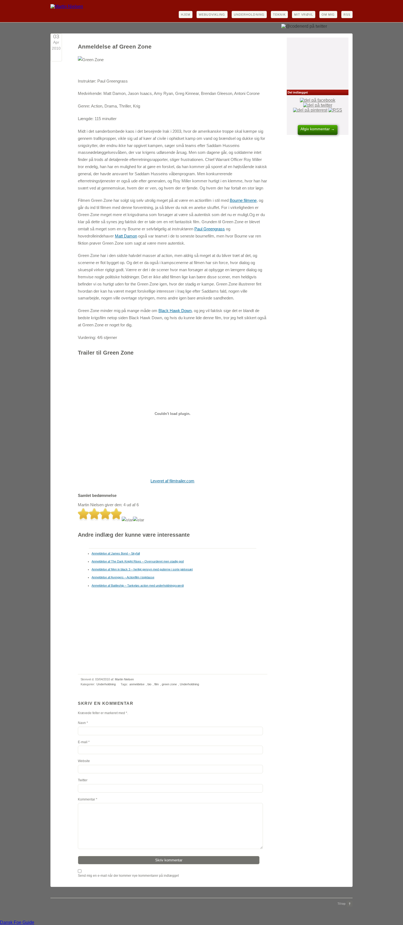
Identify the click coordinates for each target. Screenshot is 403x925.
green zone (169, 684)
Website (84, 761)
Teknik (279, 14)
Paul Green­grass (209, 229)
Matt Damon (126, 236)
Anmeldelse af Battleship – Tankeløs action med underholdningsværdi (138, 585)
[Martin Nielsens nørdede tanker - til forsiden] (66, 6)
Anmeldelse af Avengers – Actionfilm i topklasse (123, 577)
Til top (341, 903)
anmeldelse (136, 684)
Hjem (185, 14)
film (156, 684)
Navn (82, 723)
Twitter (82, 780)
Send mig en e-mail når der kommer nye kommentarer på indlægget (128, 876)
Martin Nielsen (124, 679)
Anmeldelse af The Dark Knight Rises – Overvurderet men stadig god (138, 561)
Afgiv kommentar (317, 129)
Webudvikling (212, 14)
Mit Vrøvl (303, 14)
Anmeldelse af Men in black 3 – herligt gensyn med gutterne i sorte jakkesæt (142, 569)
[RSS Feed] (335, 110)
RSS (347, 14)
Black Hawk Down (175, 310)
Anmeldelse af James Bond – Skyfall (116, 553)
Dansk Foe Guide (17, 922)
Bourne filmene (243, 200)
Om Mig (328, 14)
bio (149, 684)
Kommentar (87, 799)
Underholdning (249, 14)
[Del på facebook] (317, 100)
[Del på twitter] (317, 105)
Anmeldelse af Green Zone (115, 46)
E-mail (82, 742)
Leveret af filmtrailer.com (172, 481)
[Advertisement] (149, 64)
